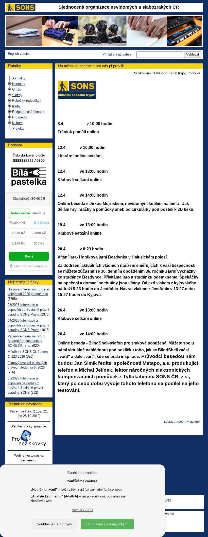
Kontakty (18, 84)
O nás (16, 89)
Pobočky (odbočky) (26, 100)
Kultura (17, 123)
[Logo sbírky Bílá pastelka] (28, 178)
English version (19, 54)
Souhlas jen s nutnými (54, 524)
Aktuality (18, 78)
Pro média (19, 117)
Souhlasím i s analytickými (107, 524)
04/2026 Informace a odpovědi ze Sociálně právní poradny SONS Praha (28, 325)
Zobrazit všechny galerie (182, 421)
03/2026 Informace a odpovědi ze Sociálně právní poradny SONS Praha (28, 309)
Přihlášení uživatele (116, 54)
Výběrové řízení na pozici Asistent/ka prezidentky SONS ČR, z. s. (26, 341)
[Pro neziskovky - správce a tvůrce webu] (29, 438)
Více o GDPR (82, 510)
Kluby (16, 106)
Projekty (18, 128)
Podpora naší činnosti (28, 112)
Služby (17, 95)
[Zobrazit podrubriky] (10, 84)
